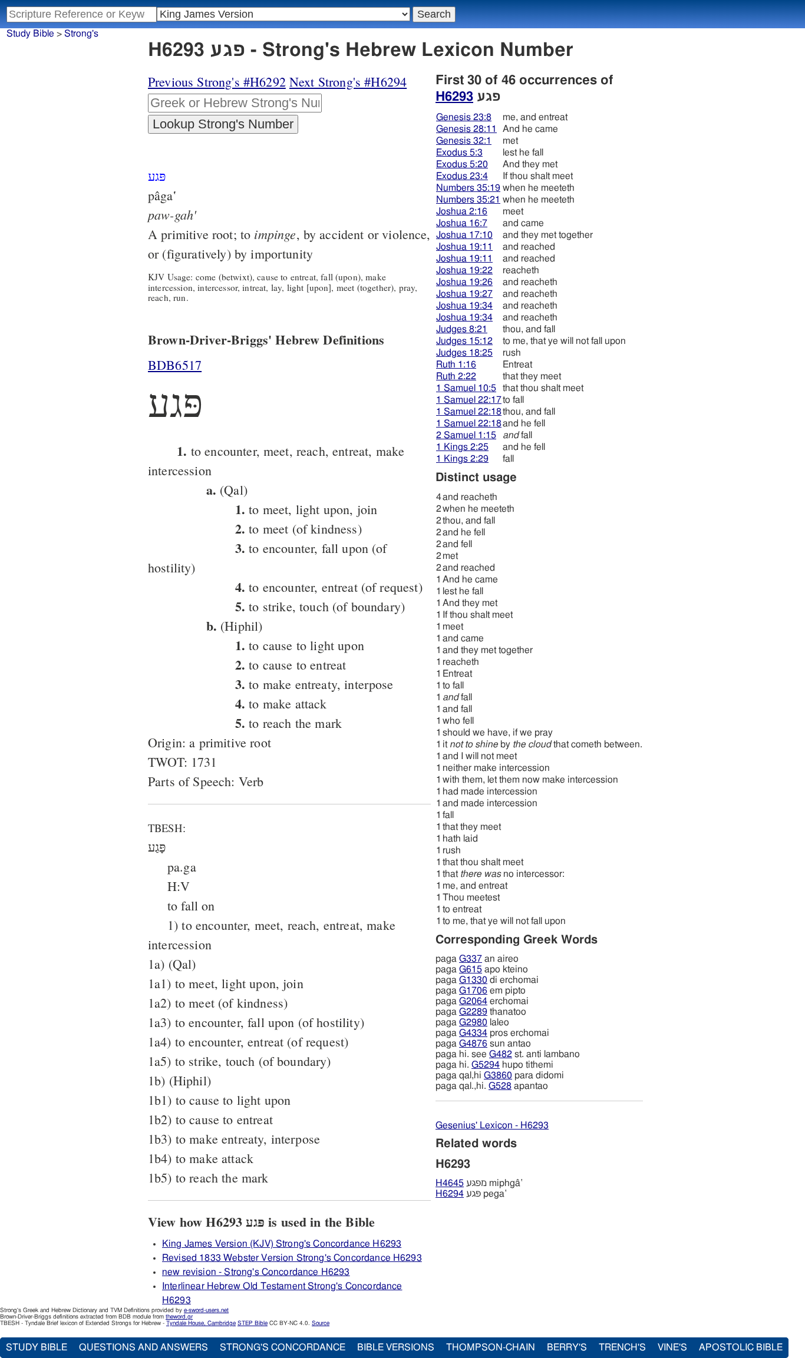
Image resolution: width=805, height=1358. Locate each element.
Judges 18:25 (464, 352)
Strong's (81, 33)
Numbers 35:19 (468, 188)
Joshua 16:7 (461, 223)
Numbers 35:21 (468, 199)
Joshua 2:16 (461, 211)
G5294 (485, 1064)
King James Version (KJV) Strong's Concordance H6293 (281, 1243)
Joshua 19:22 (464, 270)
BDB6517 (175, 364)
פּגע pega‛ (471, 1193)
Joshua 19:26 (464, 282)
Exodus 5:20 (462, 164)
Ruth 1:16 (456, 364)
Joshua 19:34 (464, 305)
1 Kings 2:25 (462, 447)
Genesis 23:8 (463, 117)
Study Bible (30, 33)
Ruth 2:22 (456, 376)
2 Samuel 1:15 (466, 435)
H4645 (450, 1183)
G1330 (473, 980)
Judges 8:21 (461, 329)
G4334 (473, 1033)
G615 (470, 969)
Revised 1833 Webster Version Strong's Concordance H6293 (292, 1258)
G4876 (473, 1043)
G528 (500, 1086)
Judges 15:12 (464, 341)
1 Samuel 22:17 (469, 400)
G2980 (473, 1022)
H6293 (454, 96)
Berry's (567, 1347)
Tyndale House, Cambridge (201, 1323)
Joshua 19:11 (464, 246)
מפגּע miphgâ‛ (479, 1183)
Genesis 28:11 (466, 129)
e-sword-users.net (206, 1310)
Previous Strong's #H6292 (217, 81)
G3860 (498, 1075)
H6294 (450, 1193)
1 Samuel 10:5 (466, 388)
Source (320, 1323)
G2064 (473, 1001)
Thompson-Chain (490, 1347)
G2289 (473, 1011)
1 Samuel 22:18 (469, 411)
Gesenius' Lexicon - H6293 (492, 1125)
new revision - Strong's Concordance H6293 (256, 1272)
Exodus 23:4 (462, 176)
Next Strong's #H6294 (348, 81)
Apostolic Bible (741, 1347)
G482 (500, 1054)
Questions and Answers (143, 1347)
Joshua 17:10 (464, 235)
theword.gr (179, 1317)
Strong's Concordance (282, 1347)
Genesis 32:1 (463, 140)
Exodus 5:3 (459, 152)
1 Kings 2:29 (462, 458)
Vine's (672, 1347)
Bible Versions (395, 1347)
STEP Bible (252, 1323)
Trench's (622, 1347)
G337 (470, 958)
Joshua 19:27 (464, 294)
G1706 (473, 990)
